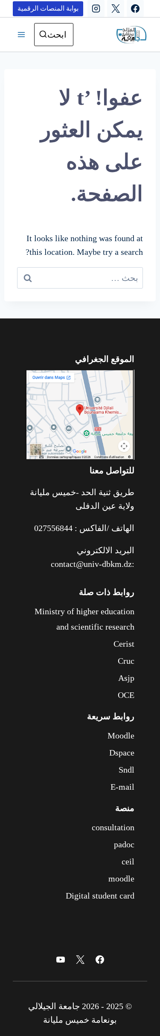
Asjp (126, 678)
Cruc (126, 660)
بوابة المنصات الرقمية (48, 8)
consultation (113, 827)
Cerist (123, 643)
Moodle (121, 735)
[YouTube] (60, 959)
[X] (115, 8)
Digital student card (100, 895)
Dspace (121, 752)
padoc (124, 844)
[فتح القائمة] (21, 34)
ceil (128, 861)
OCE (126, 695)
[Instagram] (96, 8)
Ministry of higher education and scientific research (84, 619)
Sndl (126, 769)
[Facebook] (135, 8)
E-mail (122, 786)
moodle (121, 878)
